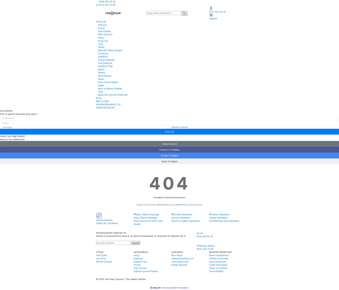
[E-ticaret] (169, 287)
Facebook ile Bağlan (169, 149)
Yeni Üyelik (101, 255)
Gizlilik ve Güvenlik (218, 258)
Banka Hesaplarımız (219, 255)
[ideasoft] (155, 287)
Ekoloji (137, 265)
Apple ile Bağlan (169, 161)
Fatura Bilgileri (216, 271)
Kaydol (135, 243)
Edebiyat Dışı (140, 261)
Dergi (136, 255)
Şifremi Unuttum (179, 127)
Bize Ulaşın (176, 255)
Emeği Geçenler (179, 265)
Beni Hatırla (7, 127)
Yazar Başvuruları (180, 261)
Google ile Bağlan (169, 155)
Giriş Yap (169, 131)
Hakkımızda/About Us (182, 258)
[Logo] (113, 13)
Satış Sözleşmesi (217, 261)
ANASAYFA (181, 204)
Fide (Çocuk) (140, 268)
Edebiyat (138, 258)
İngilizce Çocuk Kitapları (146, 271)
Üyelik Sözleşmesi (218, 265)
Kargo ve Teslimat (218, 268)
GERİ (159, 204)
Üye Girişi (101, 258)
